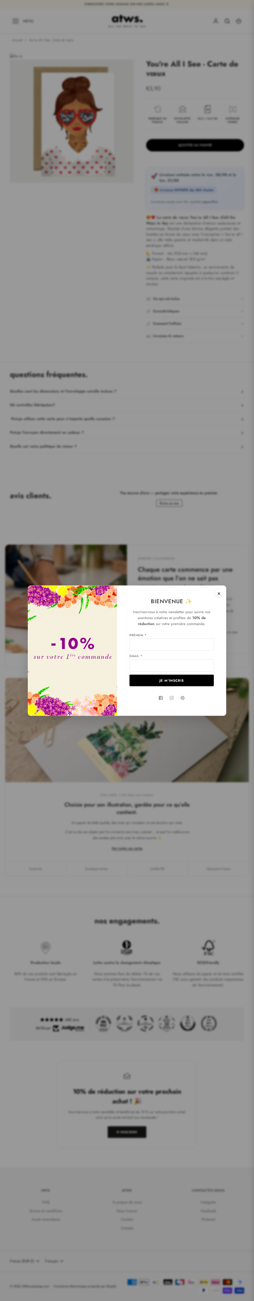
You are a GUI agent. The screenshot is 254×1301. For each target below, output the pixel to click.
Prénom (138, 635)
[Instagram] (171, 697)
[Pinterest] (182, 697)
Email (135, 656)
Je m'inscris (171, 680)
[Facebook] (160, 697)
